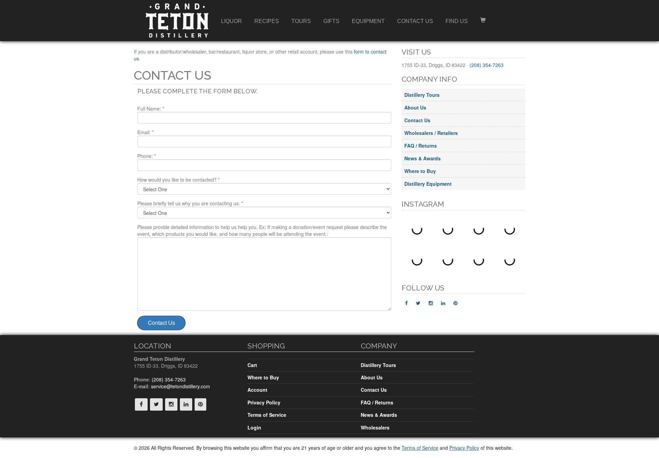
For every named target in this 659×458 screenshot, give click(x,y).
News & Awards (422, 158)
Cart (252, 365)
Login (254, 427)
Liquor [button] (231, 21)
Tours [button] (301, 21)
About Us (415, 107)
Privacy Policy (263, 402)
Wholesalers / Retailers (431, 132)
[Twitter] (418, 302)
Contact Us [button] (415, 21)
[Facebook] (406, 302)
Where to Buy (420, 171)
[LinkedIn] (443, 302)
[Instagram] (430, 302)
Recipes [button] (266, 21)
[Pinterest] (455, 302)
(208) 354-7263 (487, 64)
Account (257, 389)
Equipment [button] (368, 21)
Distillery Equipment (428, 183)
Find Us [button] (457, 21)
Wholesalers (375, 427)
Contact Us (417, 120)
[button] (483, 21)
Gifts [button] (331, 21)
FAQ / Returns (420, 145)
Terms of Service (266, 414)
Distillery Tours (422, 94)
